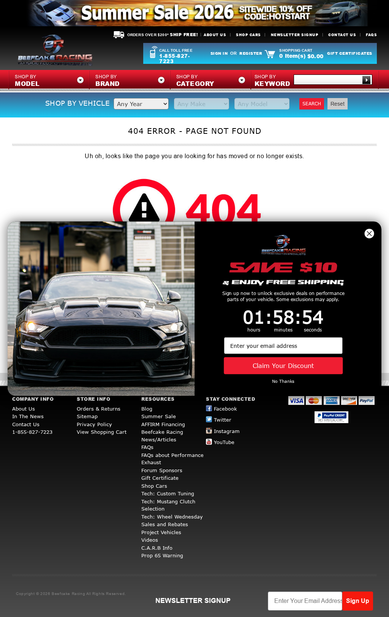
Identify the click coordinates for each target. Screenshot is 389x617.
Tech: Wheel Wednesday (172, 517)
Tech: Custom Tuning (167, 493)
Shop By (272, 81)
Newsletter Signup (295, 34)
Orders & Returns (98, 409)
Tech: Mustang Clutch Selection (168, 505)
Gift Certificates (349, 53)
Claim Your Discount (283, 365)
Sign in (219, 53)
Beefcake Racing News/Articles (162, 436)
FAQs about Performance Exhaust (172, 459)
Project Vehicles (161, 532)
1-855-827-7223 (174, 58)
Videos (149, 540)
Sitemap (87, 416)
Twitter (222, 420)
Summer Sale (158, 416)
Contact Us (342, 34)
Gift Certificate (160, 478)
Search (311, 103)
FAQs (371, 34)
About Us (215, 34)
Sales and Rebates (164, 524)
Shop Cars (248, 34)
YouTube (224, 442)
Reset (337, 104)
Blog (146, 409)
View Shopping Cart (102, 432)
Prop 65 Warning (162, 555)
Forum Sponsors (161, 470)
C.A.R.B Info (156, 548)
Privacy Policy (94, 424)
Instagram (227, 431)
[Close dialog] (369, 233)
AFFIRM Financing (163, 424)
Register (250, 53)
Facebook (225, 409)
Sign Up (357, 601)
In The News (28, 416)
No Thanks (283, 381)
